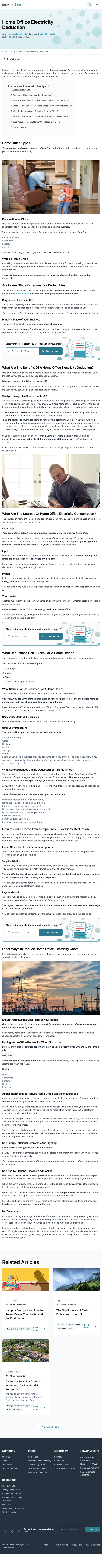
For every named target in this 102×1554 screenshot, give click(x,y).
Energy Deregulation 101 (12, 1490)
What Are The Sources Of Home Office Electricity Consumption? (42, 106)
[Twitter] (11, 1531)
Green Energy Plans (36, 1464)
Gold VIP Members (10, 1468)
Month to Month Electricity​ (39, 1461)
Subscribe (92, 1529)
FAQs (4, 1461)
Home (4, 51)
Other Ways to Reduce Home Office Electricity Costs (36, 122)
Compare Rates (52, 351)
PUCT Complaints (9, 1512)
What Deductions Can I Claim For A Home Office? (35, 111)
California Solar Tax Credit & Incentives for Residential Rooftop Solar (23, 1385)
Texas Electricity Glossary (13, 1508)
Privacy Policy (77, 1545)
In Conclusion (19, 127)
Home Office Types (21, 90)
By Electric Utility (61, 1464)
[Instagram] (18, 1531)
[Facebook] (5, 1531)
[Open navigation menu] (97, 4)
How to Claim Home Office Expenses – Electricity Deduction (40, 116)
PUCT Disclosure (93, 1545)
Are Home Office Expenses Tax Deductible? (32, 95)
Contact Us (7, 1464)
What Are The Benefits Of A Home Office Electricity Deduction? (41, 100)
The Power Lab (8, 1486)
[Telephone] (90, 4)
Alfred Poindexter (48, 34)
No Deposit (33, 1457)
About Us (6, 1457)
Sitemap (47, 1545)
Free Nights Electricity (37, 1472)
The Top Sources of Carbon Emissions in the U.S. (73, 1312)
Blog (13, 51)
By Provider (59, 1461)
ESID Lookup (7, 1504)
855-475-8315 (93, 1468)
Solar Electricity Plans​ (37, 1468)
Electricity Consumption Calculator (12, 1499)
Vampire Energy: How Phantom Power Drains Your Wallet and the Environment (25, 1314)
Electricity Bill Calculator (12, 1493)
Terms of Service (60, 1545)
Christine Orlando (19, 34)
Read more (35, 1328)
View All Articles (50, 1427)
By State (58, 1457)
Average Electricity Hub (64, 1468)
